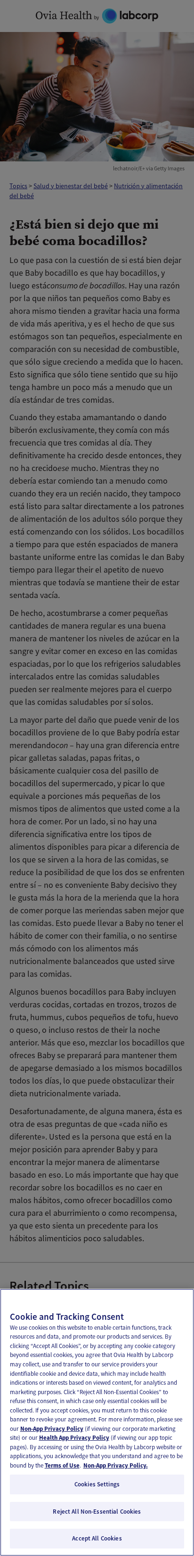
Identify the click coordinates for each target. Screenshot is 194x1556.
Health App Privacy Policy (74, 1438)
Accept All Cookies (96, 1538)
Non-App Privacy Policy (51, 1429)
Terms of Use (62, 1465)
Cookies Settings (97, 1484)
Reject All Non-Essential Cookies (97, 1512)
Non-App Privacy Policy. (115, 1465)
